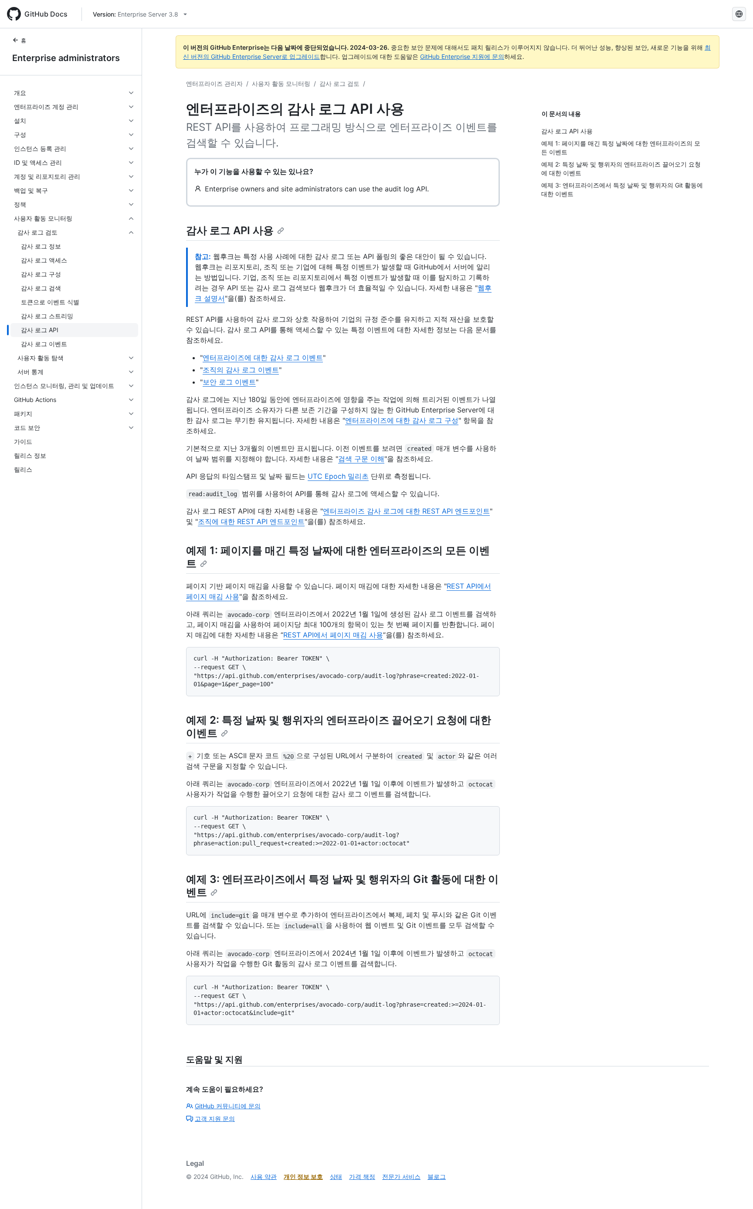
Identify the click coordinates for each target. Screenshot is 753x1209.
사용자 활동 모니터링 (281, 83)
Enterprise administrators (66, 58)
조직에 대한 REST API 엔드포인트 (251, 521)
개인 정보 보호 (303, 1176)
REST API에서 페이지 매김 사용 (333, 634)
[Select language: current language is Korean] (739, 14)
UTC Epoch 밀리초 (338, 476)
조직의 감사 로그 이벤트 (241, 369)
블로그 (436, 1176)
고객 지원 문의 (215, 1118)
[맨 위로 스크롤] (734, 1190)
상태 (336, 1176)
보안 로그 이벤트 (229, 382)
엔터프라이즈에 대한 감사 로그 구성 (401, 420)
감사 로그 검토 (339, 83)
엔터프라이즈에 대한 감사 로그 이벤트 (263, 357)
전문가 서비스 (401, 1176)
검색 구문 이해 (361, 458)
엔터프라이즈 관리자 (214, 83)
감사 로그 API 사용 (230, 230)
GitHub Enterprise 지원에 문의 (462, 56)
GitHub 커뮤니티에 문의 (228, 1106)
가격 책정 (362, 1176)
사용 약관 (264, 1176)
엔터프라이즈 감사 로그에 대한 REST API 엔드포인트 (406, 511)
